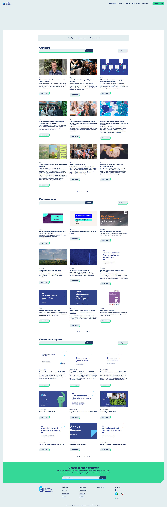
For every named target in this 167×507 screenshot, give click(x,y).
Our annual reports (95, 38)
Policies (82, 497)
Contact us (65, 487)
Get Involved (83, 490)
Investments (136, 3)
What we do (112, 3)
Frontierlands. (42, 174)
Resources (145, 3)
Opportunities (101, 487)
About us (120, 3)
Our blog (70, 38)
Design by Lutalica (97, 505)
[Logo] (7, 3)
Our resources (81, 38)
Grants (128, 3)
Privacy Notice (83, 473)
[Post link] (53, 67)
